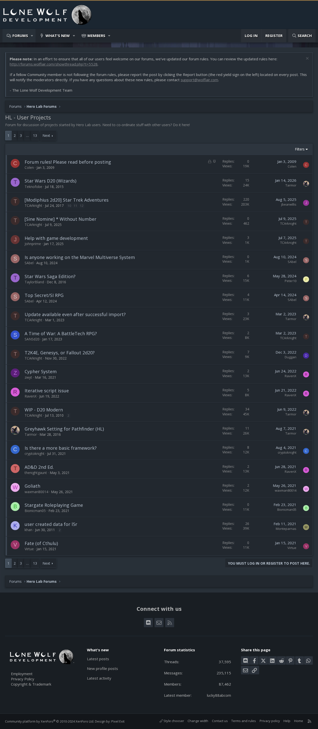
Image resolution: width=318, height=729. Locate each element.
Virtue (29, 549)
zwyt (28, 377)
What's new (57, 35)
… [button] (27, 135)
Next (46, 135)
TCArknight (33, 205)
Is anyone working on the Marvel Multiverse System (80, 257)
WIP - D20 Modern (44, 410)
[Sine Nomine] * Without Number (60, 219)
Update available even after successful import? (75, 314)
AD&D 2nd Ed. (39, 467)
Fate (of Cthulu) (41, 543)
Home (298, 721)
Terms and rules (243, 721)
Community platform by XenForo (49, 721)
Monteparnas (286, 528)
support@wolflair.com (199, 79)
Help (286, 721)
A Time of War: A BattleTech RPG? (61, 333)
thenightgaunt (36, 472)
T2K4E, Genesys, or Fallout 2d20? (60, 353)
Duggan (290, 357)
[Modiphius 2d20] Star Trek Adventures (67, 200)
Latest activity (99, 678)
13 (35, 135)
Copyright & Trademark (31, 684)
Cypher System (41, 371)
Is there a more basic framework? (61, 448)
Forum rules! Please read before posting (68, 162)
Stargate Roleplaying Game (54, 505)
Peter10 (290, 281)
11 (75, 206)
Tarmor (290, 185)
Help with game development (56, 238)
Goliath (32, 486)
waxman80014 (36, 491)
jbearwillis (288, 204)
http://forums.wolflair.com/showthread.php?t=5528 (54, 64)
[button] (32, 35)
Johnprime (33, 243)
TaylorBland (34, 282)
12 (81, 206)
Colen (29, 167)
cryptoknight (34, 453)
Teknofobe (33, 186)
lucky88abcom (219, 695)
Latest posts (98, 658)
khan (28, 529)
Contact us (220, 721)
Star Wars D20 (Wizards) (50, 181)
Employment (22, 673)
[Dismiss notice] (307, 59)
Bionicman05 (35, 510)
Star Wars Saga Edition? (50, 276)
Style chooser (173, 721)
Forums (20, 35)
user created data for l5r (51, 524)
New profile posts (102, 668)
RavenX (290, 376)
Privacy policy (270, 721)
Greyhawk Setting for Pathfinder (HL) (64, 429)
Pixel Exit (117, 721)
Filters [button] (300, 149)
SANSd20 (32, 339)
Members (96, 35)
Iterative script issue (47, 391)
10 (69, 206)
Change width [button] (198, 721)
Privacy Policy (22, 678)
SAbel (29, 262)
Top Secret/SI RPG (44, 295)
